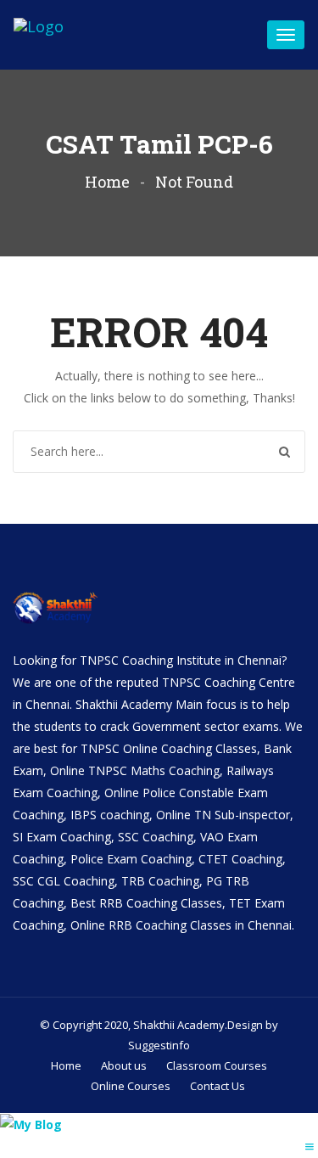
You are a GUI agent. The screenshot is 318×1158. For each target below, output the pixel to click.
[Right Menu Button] (309, 1146)
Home (107, 181)
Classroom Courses (216, 1065)
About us (124, 1065)
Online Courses (130, 1085)
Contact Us (217, 1085)
